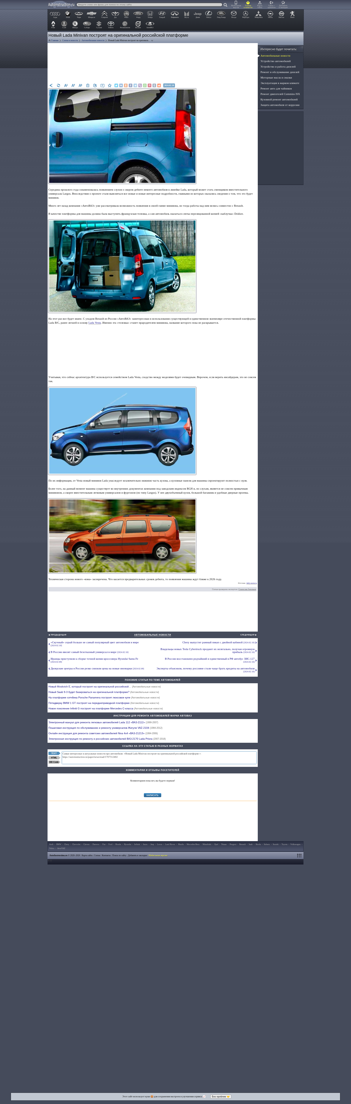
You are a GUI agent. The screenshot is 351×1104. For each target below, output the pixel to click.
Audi (51, 844)
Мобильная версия (236, 6)
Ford (110, 844)
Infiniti (137, 844)
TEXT (54, 753)
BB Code (54, 762)
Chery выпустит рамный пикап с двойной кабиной (218, 642)
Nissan (224, 844)
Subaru (267, 844)
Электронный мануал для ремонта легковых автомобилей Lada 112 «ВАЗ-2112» (103, 722)
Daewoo (96, 844)
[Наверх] (299, 855)
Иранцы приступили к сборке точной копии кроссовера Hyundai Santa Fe (94, 660)
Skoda (258, 844)
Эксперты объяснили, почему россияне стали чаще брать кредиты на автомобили (205, 670)
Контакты (106, 855)
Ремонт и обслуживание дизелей (280, 72)
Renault (242, 844)
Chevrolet (76, 844)
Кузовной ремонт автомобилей (279, 99)
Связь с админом (271, 6)
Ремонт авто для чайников (276, 88)
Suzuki (276, 844)
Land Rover (170, 844)
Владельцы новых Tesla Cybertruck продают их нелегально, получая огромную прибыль (208, 650)
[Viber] (140, 85)
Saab (251, 844)
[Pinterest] (150, 85)
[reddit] (159, 85)
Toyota (284, 844)
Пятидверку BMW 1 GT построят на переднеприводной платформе (103, 703)
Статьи (97, 855)
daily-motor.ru (251, 583)
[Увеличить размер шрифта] (73, 85)
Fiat (103, 844)
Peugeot (233, 844)
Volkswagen (295, 844)
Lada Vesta (94, 322)
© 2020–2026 (64, 855)
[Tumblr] (154, 85)
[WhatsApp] (145, 85)
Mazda (181, 844)
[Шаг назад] (51, 85)
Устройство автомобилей (276, 61)
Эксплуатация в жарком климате (280, 83)
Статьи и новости (248, 6)
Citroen (86, 844)
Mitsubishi (207, 844)
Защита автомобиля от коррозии (280, 105)
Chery (66, 844)
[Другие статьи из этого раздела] (87, 85)
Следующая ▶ (248, 635)
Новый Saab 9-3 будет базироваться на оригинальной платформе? (103, 692)
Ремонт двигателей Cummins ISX (280, 94)
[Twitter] (116, 85)
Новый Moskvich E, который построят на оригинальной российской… (104, 686)
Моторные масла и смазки (276, 77)
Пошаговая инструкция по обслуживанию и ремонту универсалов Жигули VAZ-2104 (105, 727)
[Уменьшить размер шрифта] (66, 85)
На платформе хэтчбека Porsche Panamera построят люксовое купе (104, 697)
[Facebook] (131, 85)
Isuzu (145, 844)
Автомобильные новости (152, 635)
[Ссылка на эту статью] (95, 85)
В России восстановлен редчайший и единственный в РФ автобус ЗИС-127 (210, 660)
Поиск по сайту (119, 855)
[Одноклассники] (126, 85)
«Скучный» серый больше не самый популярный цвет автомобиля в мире (95, 644)
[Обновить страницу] (58, 85)
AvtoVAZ (61, 848)
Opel (216, 844)
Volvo (51, 848)
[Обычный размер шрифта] (80, 85)
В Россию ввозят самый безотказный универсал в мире (90, 652)
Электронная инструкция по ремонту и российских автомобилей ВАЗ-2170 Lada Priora (107, 738)
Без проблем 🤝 (221, 1096)
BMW (58, 844)
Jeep (152, 844)
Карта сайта (259, 6)
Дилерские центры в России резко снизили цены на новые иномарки (97, 668)
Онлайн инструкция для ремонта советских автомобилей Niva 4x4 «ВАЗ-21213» (103, 733)
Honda (118, 844)
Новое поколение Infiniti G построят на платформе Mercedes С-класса (105, 708)
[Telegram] (135, 85)
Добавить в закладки (283, 6)
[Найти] (225, 5)
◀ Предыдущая (57, 635)
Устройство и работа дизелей (278, 66)
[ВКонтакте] (121, 85)
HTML (54, 757)
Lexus (159, 844)
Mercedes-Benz (193, 844)
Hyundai (127, 844)
